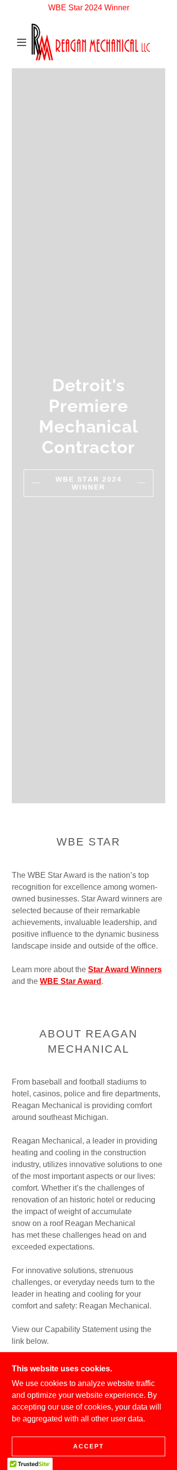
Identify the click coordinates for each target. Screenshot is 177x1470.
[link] (90, 42)
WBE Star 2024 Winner (89, 483)
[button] (21, 42)
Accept (88, 1446)
